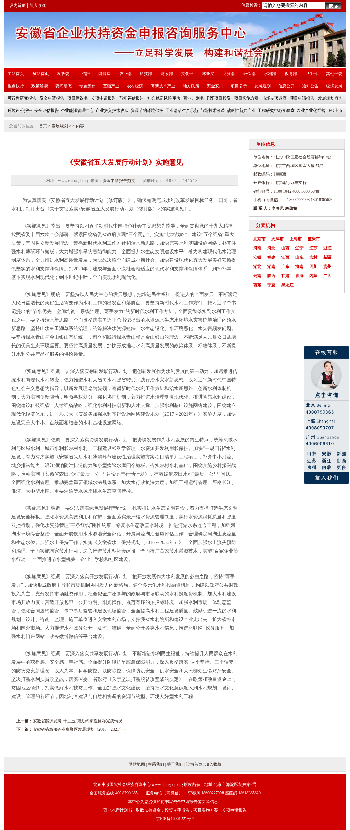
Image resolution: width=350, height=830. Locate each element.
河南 (257, 248)
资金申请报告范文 (119, 180)
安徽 (257, 257)
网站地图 (137, 764)
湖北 (257, 266)
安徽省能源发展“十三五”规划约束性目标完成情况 (77, 720)
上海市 (296, 238)
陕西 (271, 275)
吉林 (313, 257)
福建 (271, 257)
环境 (155, 696)
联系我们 (156, 764)
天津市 (277, 238)
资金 (102, 593)
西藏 (257, 285)
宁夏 (271, 285)
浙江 (327, 248)
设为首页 (17, 5)
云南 (257, 275)
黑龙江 (287, 285)
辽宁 (299, 248)
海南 (299, 266)
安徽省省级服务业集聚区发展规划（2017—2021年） (80, 729)
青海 (299, 275)
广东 (285, 266)
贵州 (327, 266)
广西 (327, 275)
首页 (43, 126)
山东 (299, 257)
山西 (285, 248)
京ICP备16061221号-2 (175, 818)
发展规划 (60, 126)
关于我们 (175, 764)
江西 (285, 257)
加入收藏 (37, 5)
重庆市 (314, 238)
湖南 (271, 266)
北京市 (259, 238)
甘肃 (285, 275)
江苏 (313, 248)
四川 (313, 266)
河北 (271, 248)
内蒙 (313, 275)
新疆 (327, 257)
